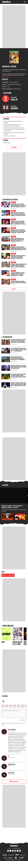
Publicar (23, 720)
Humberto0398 (11, 764)
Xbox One (8, 71)
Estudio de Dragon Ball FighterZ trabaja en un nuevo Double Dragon (18, 282)
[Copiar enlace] (13, 575)
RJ (8, 756)
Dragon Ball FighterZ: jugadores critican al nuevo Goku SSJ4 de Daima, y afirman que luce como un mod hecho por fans (18, 223)
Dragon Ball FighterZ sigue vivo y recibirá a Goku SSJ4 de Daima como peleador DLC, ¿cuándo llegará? (18, 231)
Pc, (4, 71)
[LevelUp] (5, 855)
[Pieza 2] (19, 517)
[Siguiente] (27, 496)
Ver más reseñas (15, 781)
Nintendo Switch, (15, 69)
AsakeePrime (11, 772)
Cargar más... (14, 288)
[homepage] (6, 2)
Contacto (9, 848)
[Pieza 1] (7, 517)
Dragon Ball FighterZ (9, 66)
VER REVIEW (14, 147)
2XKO (3, 642)
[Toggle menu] (24, 2)
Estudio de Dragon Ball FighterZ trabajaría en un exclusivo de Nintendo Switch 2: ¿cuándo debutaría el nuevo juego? (18, 274)
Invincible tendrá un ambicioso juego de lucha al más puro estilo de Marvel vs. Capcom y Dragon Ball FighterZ (19, 266)
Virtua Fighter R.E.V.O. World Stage (17, 644)
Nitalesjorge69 (12, 729)
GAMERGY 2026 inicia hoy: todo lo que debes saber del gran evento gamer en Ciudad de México (18, 367)
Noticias (13, 202)
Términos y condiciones (16, 848)
